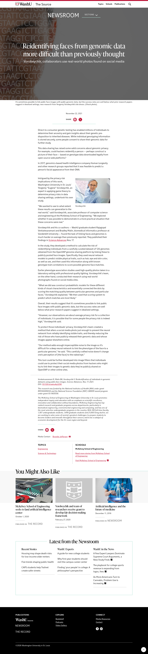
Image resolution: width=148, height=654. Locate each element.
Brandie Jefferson (60, 437)
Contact (99, 622)
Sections (89, 15)
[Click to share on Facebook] (75, 119)
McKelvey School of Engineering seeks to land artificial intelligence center (33, 509)
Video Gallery (61, 626)
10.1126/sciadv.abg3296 (52, 384)
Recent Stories (29, 549)
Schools (109, 4)
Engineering (43, 449)
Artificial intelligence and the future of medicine (110, 507)
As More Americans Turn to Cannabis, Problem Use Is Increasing (106, 580)
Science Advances (57, 240)
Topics (100, 4)
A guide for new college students (73, 554)
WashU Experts (65, 549)
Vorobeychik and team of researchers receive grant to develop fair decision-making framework (70, 511)
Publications (120, 4)
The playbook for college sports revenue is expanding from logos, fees (108, 568)
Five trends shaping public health (38, 562)
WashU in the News (103, 549)
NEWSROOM (63, 16)
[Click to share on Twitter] (80, 119)
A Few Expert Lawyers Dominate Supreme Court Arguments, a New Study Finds (109, 557)
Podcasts (59, 622)
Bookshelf (60, 619)
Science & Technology (47, 453)
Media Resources (103, 619)
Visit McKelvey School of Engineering (90, 461)
